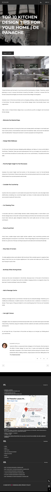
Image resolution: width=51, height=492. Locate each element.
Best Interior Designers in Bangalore (13, 467)
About (5, 448)
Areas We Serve (8, 453)
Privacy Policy (26, 485)
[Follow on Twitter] (37, 358)
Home (5, 446)
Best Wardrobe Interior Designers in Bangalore (16, 476)
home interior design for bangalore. (32, 94)
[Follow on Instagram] (47, 358)
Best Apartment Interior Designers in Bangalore (16, 469)
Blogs (5, 455)
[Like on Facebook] (40, 358)
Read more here (16, 354)
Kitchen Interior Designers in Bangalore (14, 474)
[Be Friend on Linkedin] (44, 358)
